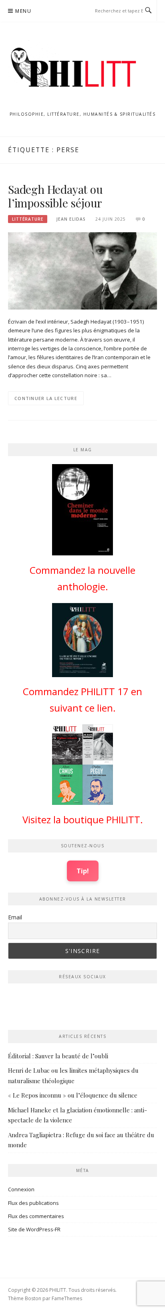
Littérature (27, 219)
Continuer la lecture (45, 398)
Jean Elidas (71, 219)
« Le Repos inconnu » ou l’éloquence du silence (72, 1095)
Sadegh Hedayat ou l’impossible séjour (55, 196)
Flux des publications (33, 1202)
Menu (23, 11)
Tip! (82, 870)
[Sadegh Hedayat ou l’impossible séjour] (82, 270)
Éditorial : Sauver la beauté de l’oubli (58, 1056)
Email (15, 917)
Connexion (21, 1189)
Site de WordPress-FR (34, 1229)
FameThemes (67, 1298)
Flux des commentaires (36, 1216)
